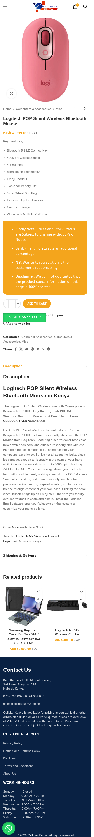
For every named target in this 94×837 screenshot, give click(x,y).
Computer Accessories (36, 336)
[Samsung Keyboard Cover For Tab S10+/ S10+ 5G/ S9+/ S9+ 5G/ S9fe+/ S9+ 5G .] (23, 605)
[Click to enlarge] (11, 94)
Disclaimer (10, 758)
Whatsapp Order (27, 317)
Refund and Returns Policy (21, 750)
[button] (24, 317)
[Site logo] (45, 6)
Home (7, 109)
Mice (59, 109)
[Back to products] (79, 108)
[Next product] (84, 108)
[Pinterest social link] (32, 349)
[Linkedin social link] (37, 349)
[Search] (85, 6)
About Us (9, 773)
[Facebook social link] (15, 349)
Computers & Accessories (33, 109)
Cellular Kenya (38, 835)
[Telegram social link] (48, 349)
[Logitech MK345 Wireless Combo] (67, 605)
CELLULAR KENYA (17, 421)
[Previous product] (74, 108)
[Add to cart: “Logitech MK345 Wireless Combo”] (81, 599)
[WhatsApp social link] (43, 349)
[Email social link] (27, 349)
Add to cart (37, 303)
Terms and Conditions (18, 766)
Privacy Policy (12, 743)
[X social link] (21, 349)
